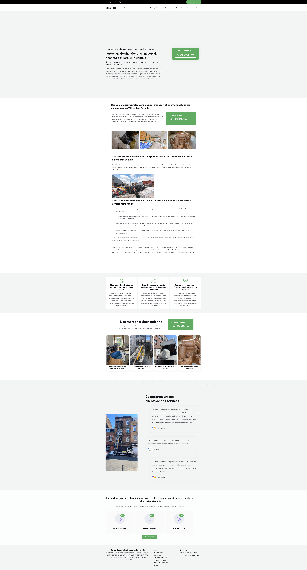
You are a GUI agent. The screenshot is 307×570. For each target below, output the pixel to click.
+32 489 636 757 (178, 118)
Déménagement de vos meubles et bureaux (117, 367)
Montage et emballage (156, 8)
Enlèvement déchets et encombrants (189, 367)
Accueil (126, 8)
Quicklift (111, 7)
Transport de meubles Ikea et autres (165, 367)
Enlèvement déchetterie (187, 8)
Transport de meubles (171, 8)
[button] (193, 2)
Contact (198, 8)
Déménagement (134, 8)
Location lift (144, 8)
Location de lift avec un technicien (141, 367)
